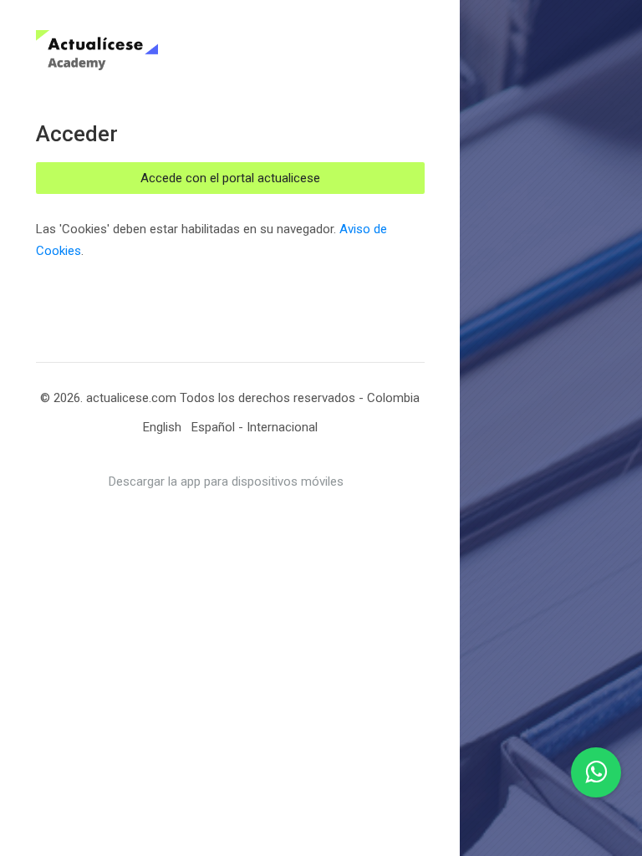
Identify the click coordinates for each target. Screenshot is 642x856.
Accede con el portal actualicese (230, 178)
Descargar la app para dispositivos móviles (226, 481)
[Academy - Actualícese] (169, 50)
